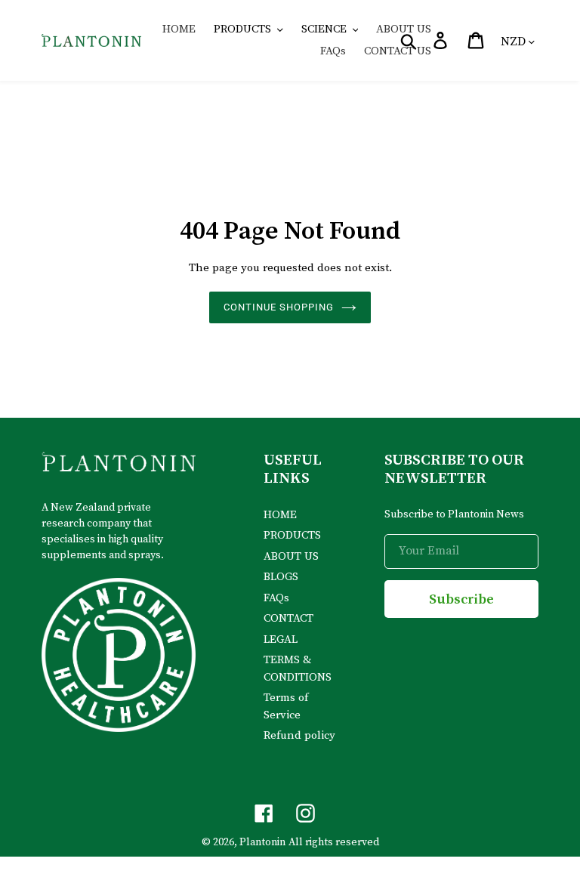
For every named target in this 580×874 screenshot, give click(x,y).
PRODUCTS (292, 535)
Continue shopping (279, 307)
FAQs (276, 598)
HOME (280, 515)
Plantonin (262, 842)
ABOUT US (291, 556)
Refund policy (299, 735)
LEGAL (281, 639)
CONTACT (288, 618)
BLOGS (281, 577)
